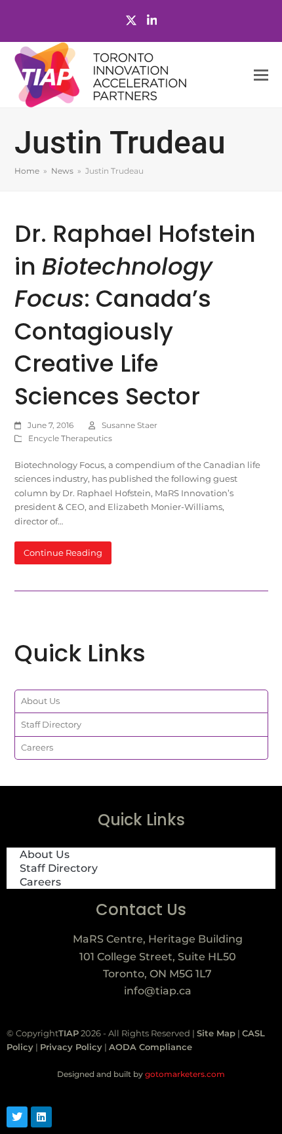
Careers (37, 747)
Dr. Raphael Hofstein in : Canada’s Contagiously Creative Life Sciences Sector (135, 315)
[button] (261, 75)
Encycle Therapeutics (70, 438)
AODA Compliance (150, 1047)
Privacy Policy (71, 1047)
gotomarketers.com (184, 1074)
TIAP (68, 1033)
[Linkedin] (41, 1116)
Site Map (216, 1033)
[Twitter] (131, 20)
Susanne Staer (129, 425)
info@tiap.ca (157, 991)
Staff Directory (51, 724)
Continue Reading (63, 552)
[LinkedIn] (152, 20)
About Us (40, 700)
